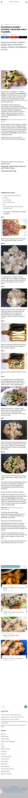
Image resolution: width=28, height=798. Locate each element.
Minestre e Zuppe (5, 749)
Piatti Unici (4, 751)
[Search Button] (26, 2)
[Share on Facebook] (5, 37)
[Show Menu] (1, 2)
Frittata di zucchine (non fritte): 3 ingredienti (10, 719)
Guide (2, 746)
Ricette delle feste (6, 756)
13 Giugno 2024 (13, 34)
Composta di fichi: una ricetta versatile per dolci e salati (12, 717)
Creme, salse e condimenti (8, 741)
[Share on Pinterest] (14, 37)
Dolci (2, 744)
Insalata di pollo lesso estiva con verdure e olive (13, 612)
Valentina (5, 590)
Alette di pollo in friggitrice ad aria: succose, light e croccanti (14, 588)
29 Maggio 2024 (11, 613)
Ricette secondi (7, 24)
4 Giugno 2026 (10, 590)
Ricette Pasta (4, 761)
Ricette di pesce (5, 759)
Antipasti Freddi (5, 739)
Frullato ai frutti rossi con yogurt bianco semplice (11, 714)
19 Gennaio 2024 (11, 660)
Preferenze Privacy (14, 786)
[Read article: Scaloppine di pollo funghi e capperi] (14, 626)
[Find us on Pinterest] (14, 794)
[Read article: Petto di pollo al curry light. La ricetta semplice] (14, 649)
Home (2, 24)
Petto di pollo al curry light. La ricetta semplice (13, 658)
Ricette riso (4, 764)
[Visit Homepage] (14, 2)
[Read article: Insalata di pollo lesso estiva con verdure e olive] (14, 603)
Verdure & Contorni (6, 774)
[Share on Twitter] (23, 37)
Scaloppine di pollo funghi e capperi (11, 635)
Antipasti (3, 734)
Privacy (0, 791)
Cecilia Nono (4, 34)
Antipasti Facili (5, 736)
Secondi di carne (5, 771)
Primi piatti (4, 754)
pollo (18, 91)
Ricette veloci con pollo (15, 24)
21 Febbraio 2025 (11, 637)
